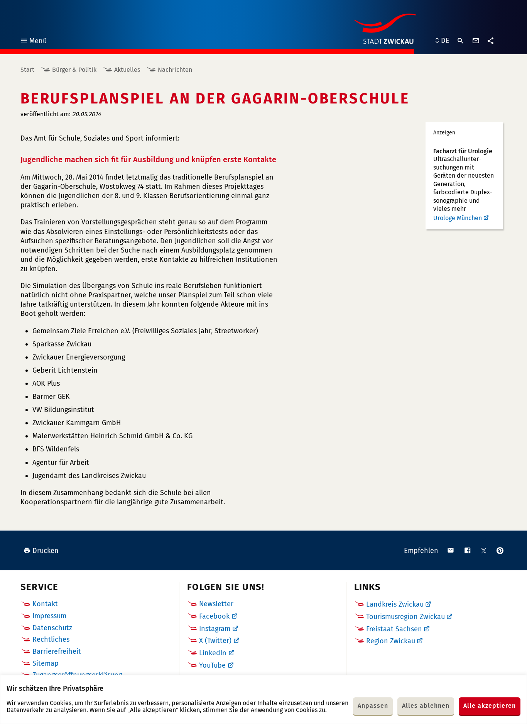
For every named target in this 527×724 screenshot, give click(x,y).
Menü (33, 42)
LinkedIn (212, 653)
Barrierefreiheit (56, 651)
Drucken (45, 550)
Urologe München (457, 218)
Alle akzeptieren (489, 705)
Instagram (214, 628)
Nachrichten (175, 69)
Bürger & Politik (74, 69)
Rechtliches (50, 639)
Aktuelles (127, 69)
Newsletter (216, 604)
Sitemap (45, 663)
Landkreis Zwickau (395, 604)
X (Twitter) (215, 640)
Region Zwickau (390, 641)
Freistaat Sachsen (394, 629)
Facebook (214, 616)
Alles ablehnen (425, 705)
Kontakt (45, 604)
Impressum (49, 616)
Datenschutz (52, 628)
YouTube (212, 665)
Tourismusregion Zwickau (405, 616)
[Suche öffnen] (460, 40)
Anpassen (373, 705)
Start (27, 69)
